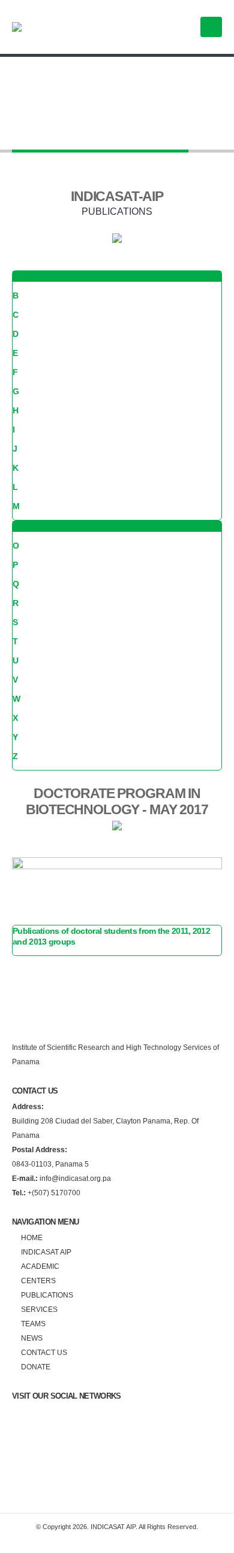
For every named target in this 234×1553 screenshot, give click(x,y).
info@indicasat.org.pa (61, 1178)
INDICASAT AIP (46, 1252)
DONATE (35, 1367)
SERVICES (39, 1309)
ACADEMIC (40, 1266)
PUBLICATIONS (47, 1295)
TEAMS (33, 1323)
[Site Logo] (57, 27)
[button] (211, 27)
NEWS (32, 1338)
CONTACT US (44, 1352)
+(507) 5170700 (46, 1192)
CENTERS (38, 1280)
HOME (32, 1237)
